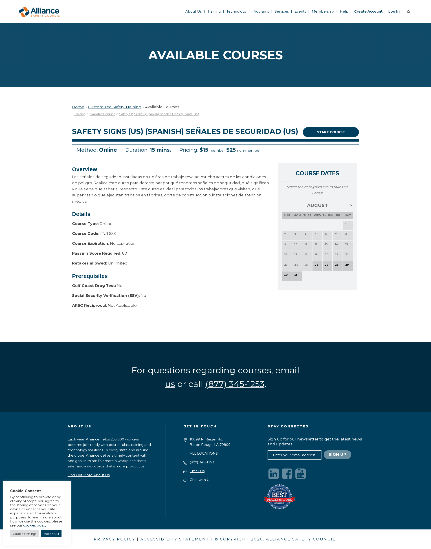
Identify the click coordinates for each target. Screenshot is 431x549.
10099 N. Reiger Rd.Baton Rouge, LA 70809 (210, 442)
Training (214, 11)
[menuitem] (194, 11)
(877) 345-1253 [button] (234, 384)
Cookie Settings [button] (24, 534)
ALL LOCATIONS (204, 453)
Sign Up (337, 454)
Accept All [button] (51, 534)
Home (78, 107)
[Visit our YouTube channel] (301, 474)
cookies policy (34, 525)
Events (300, 11)
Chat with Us (200, 480)
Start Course (331, 132)
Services (282, 11)
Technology (236, 11)
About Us (193, 11)
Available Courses (102, 114)
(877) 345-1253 (202, 462)
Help (344, 11)
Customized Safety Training (114, 107)
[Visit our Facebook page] (287, 474)
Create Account (368, 11)
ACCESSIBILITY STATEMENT (174, 539)
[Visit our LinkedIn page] (274, 474)
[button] (409, 11)
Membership (323, 11)
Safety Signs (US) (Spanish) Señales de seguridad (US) (159, 114)
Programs (260, 11)
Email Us (197, 471)
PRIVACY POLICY (114, 539)
